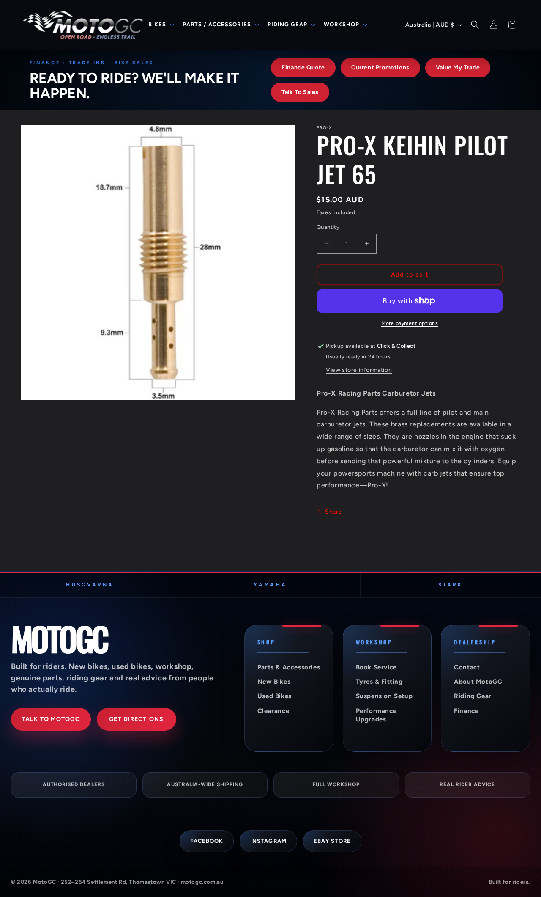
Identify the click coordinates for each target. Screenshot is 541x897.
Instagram (268, 841)
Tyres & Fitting (379, 681)
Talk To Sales (300, 92)
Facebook (206, 841)
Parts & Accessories (288, 667)
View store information (359, 370)
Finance (466, 711)
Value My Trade (458, 67)
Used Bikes (274, 696)
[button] (160, 24)
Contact (467, 667)
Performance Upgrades (376, 715)
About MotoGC (478, 681)
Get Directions (136, 719)
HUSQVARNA (90, 585)
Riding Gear (473, 696)
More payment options (409, 323)
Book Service (376, 667)
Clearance (273, 711)
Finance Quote (303, 67)
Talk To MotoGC (51, 719)
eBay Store (332, 841)
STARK (450, 585)
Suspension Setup (384, 696)
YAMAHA (270, 585)
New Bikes (273, 681)
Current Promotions (380, 67)
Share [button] (333, 511)
